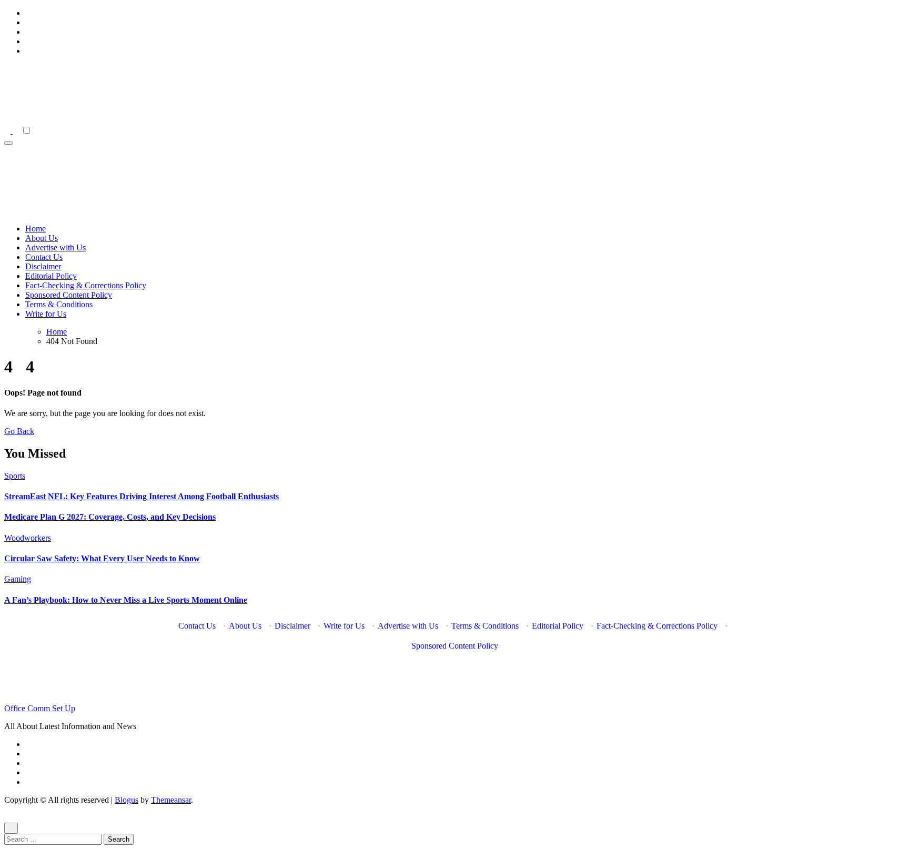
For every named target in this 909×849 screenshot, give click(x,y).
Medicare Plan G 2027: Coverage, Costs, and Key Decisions (110, 516)
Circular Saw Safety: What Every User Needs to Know (102, 558)
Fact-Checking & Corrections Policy (85, 285)
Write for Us (45, 313)
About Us (41, 238)
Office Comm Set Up (39, 708)
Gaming (17, 578)
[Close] (11, 828)
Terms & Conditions (59, 304)
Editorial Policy (51, 275)
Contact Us (44, 256)
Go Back (19, 431)
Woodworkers (27, 537)
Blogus (126, 799)
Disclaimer (43, 266)
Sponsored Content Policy (68, 294)
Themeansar (171, 799)
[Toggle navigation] (8, 143)
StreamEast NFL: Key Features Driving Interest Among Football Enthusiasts (141, 496)
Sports (14, 475)
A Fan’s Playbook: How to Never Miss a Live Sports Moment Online (125, 599)
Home (35, 228)
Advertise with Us (55, 247)
